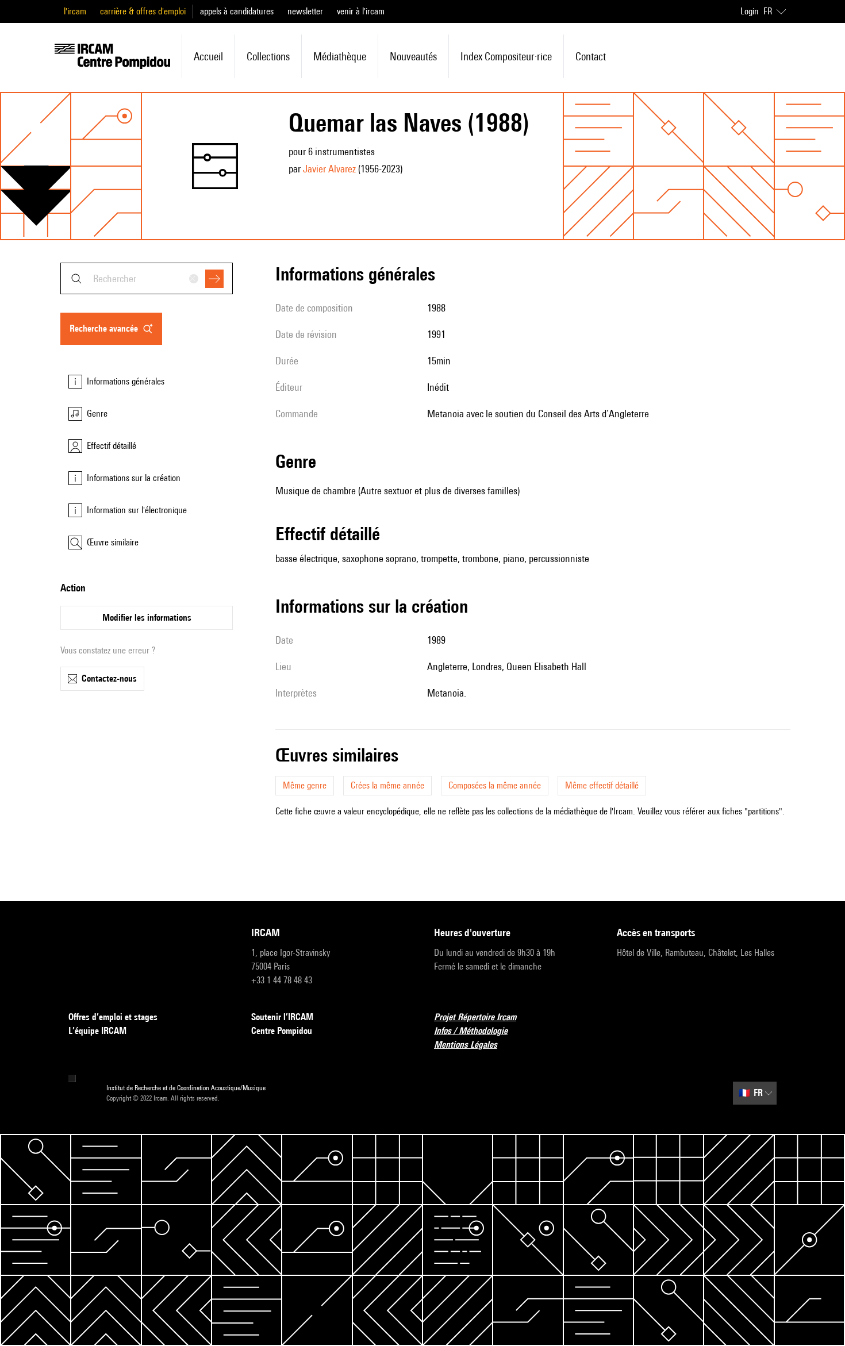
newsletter (305, 11)
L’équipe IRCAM (97, 1030)
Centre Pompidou (281, 1030)
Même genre (305, 785)
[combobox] (146, 278)
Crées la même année (387, 785)
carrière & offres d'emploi (143, 11)
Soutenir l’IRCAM (282, 1017)
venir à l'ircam (361, 11)
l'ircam (75, 11)
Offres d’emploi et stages (113, 1017)
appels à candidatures (237, 11)
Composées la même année (494, 785)
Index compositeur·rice (506, 56)
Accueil (208, 56)
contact (590, 56)
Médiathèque (339, 56)
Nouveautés (413, 56)
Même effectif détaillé (602, 785)
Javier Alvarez (329, 169)
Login (749, 11)
